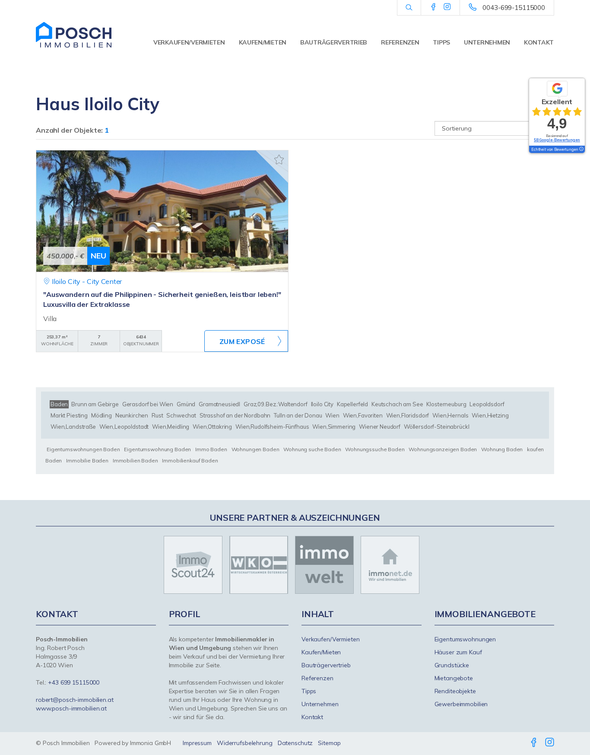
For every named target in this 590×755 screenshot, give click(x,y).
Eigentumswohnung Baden (157, 449)
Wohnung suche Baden (312, 449)
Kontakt (539, 42)
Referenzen (400, 42)
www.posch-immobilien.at (71, 708)
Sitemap (329, 743)
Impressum (197, 743)
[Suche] (409, 8)
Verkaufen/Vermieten (189, 42)
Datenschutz (295, 743)
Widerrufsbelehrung (245, 743)
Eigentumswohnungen (465, 639)
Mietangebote (454, 678)
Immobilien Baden (135, 460)
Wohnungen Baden (255, 449)
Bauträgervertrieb (333, 42)
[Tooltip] (581, 150)
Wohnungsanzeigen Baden (443, 449)
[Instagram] (447, 7)
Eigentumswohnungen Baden (83, 449)
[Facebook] (433, 7)
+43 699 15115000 (73, 682)
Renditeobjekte (455, 691)
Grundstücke (452, 665)
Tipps (441, 42)
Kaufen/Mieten (262, 42)
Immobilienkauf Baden (190, 460)
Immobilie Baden (87, 460)
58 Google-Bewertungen (557, 139)
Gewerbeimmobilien (461, 704)
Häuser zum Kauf (458, 652)
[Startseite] (73, 34)
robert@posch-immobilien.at (75, 700)
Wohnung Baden (502, 449)
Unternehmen (487, 42)
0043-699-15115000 (513, 7)
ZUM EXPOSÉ (242, 341)
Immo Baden (211, 449)
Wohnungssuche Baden (374, 449)
